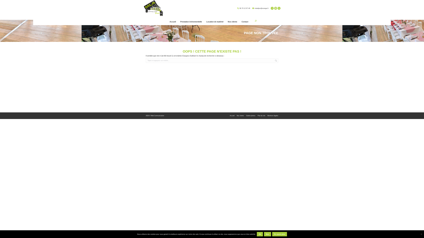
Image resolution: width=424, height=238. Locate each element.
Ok (260, 234)
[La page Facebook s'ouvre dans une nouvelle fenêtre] (272, 8)
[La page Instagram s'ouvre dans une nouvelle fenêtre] (275, 8)
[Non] (421, 234)
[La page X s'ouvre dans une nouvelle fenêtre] (279, 8)
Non (267, 234)
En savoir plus (279, 234)
